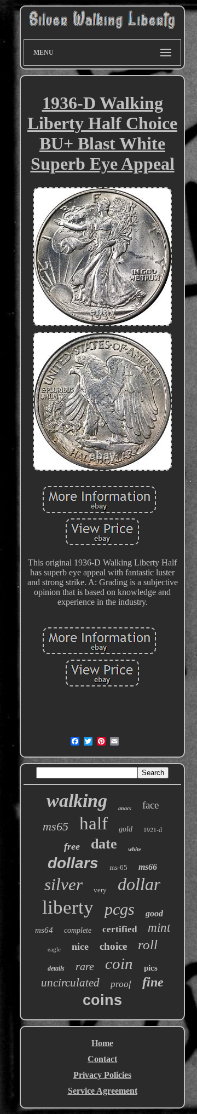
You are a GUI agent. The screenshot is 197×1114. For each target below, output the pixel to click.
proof (121, 984)
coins (102, 1000)
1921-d (152, 829)
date (104, 844)
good (154, 913)
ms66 (147, 866)
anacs (124, 808)
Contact (102, 1059)
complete (77, 930)
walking (77, 800)
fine (153, 982)
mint (159, 927)
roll (148, 944)
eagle (54, 949)
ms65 (55, 826)
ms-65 (118, 867)
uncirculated (70, 982)
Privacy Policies (102, 1075)
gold (125, 829)
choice (113, 946)
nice (80, 946)
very (100, 890)
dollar (139, 884)
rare (85, 966)
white (134, 849)
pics (151, 967)
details (56, 968)
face (150, 805)
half (93, 823)
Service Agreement (102, 1090)
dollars (73, 863)
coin (119, 963)
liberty (68, 907)
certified (119, 929)
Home (102, 1043)
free (72, 846)
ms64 (44, 930)
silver (63, 884)
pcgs (120, 909)
